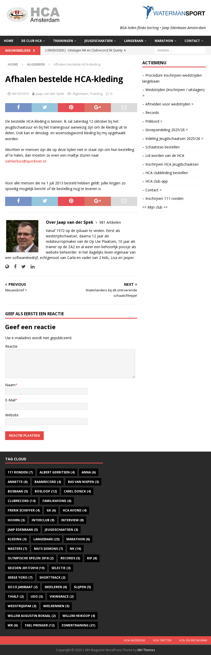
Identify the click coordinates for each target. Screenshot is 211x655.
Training (96, 93)
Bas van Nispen (83, 482)
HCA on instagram (193, 640)
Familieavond (56, 501)
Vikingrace (62, 596)
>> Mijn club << (155, 207)
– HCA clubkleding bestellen (165, 172)
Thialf (16, 596)
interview (72, 520)
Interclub (43, 520)
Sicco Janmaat (23, 587)
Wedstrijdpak (22, 606)
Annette (18, 482)
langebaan (46, 539)
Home (8, 41)
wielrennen (56, 606)
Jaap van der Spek (50, 93)
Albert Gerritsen (57, 472)
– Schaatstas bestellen (161, 147)
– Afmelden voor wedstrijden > (168, 104)
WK (13, 625)
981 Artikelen (110, 222)
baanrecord (47, 482)
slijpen (82, 587)
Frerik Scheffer (24, 510)
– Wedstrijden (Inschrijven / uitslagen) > (173, 92)
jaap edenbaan (23, 529)
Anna (89, 472)
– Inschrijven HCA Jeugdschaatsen (170, 164)
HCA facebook (134, 640)
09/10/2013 (20, 93)
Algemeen (80, 93)
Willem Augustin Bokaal (32, 616)
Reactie (11, 346)
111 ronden (20, 472)
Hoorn (16, 520)
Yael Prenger (40, 625)
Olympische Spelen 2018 (31, 558)
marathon (78, 539)
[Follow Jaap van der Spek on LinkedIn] (30, 266)
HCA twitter (162, 640)
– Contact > (152, 189)
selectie (61, 568)
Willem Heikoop (79, 616)
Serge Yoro (20, 577)
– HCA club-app (155, 181)
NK (75, 548)
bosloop (46, 491)
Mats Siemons (48, 548)
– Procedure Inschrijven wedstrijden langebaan (172, 78)
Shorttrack (52, 577)
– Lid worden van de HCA (163, 155)
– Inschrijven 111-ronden (162, 198)
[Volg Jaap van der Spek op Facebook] (13, 266)
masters (17, 548)
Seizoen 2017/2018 (26, 568)
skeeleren (56, 587)
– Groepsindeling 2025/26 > (165, 129)
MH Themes (146, 650)
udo (37, 596)
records (70, 558)
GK (51, 510)
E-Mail (10, 400)
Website (12, 414)
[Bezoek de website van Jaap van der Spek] (7, 266)
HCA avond (74, 510)
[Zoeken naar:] (180, 50)
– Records (150, 112)
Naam (10, 384)
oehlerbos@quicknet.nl (25, 161)
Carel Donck (77, 491)
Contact (192, 41)
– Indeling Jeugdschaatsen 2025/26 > (172, 138)
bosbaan (18, 491)
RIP (92, 558)
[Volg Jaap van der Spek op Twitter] (21, 266)
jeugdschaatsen (61, 529)
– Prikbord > (152, 121)
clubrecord (22, 501)
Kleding (17, 539)
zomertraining (78, 625)
